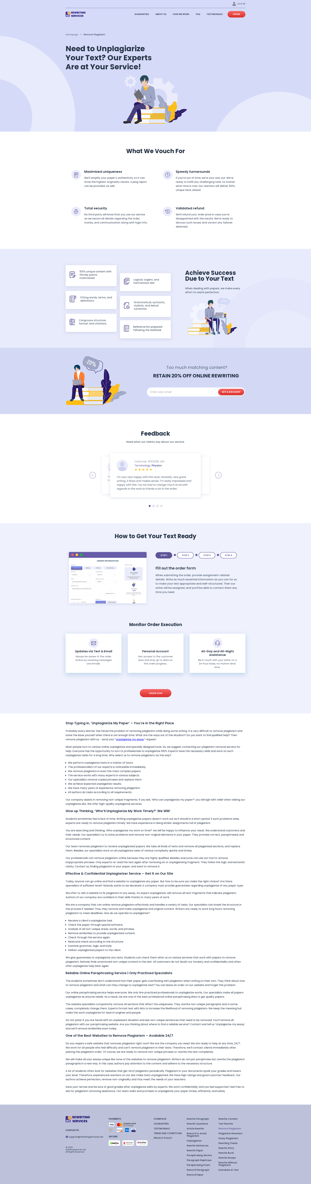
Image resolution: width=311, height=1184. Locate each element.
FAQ (198, 14)
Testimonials (215, 14)
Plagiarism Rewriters (230, 1133)
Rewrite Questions (197, 1123)
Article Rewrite (195, 1128)
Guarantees (142, 14)
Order (236, 14)
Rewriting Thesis (228, 1143)
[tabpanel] (155, 475)
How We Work (181, 14)
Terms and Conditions (168, 1133)
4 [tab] (161, 506)
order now (155, 693)
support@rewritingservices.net (86, 1137)
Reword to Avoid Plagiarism (196, 1134)
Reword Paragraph (198, 1170)
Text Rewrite (226, 1123)
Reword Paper (195, 1174)
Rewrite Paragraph (198, 1118)
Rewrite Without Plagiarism (228, 1164)
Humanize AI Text (229, 1170)
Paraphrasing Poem (198, 1165)
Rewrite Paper (195, 1150)
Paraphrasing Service (199, 1155)
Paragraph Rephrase (199, 1160)
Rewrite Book (226, 1153)
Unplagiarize (194, 1140)
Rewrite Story (226, 1148)
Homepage (72, 34)
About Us (161, 14)
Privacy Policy (163, 1138)
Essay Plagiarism (228, 1138)
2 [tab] (154, 506)
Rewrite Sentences (197, 1145)
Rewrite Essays (227, 1157)
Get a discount (231, 391)
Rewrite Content (228, 1118)
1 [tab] (150, 506)
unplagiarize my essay (130, 739)
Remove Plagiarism (230, 1128)
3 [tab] (157, 506)
